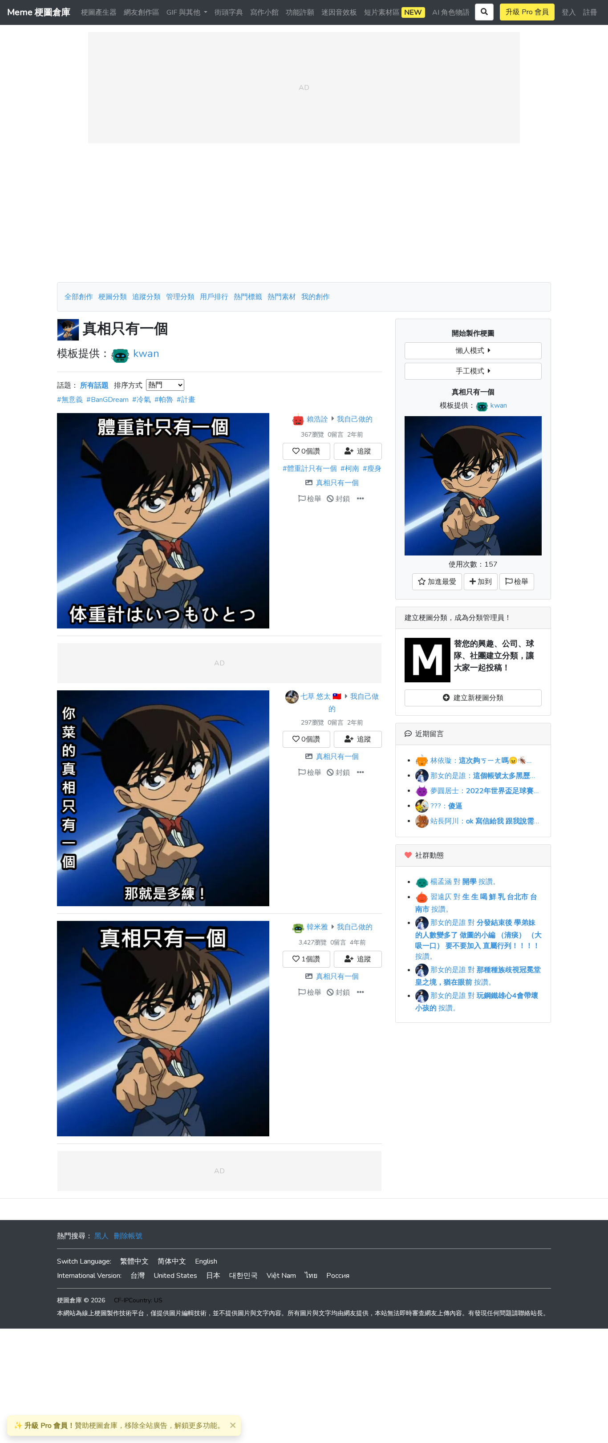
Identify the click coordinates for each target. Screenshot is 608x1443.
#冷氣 (141, 400)
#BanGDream (107, 400)
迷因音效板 (339, 12)
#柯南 (349, 469)
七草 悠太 (315, 696)
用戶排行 (214, 297)
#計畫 (186, 400)
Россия (337, 1276)
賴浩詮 (317, 419)
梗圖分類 (112, 297)
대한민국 (243, 1276)
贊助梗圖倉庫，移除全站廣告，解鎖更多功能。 (119, 1426)
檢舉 (313, 499)
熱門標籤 (248, 297)
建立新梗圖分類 (476, 698)
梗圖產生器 (99, 12)
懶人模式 (472, 351)
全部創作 (79, 297)
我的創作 (315, 297)
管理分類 (180, 297)
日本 (213, 1276)
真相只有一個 (337, 483)
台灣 (137, 1276)
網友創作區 (141, 12)
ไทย (311, 1276)
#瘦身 (372, 469)
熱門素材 (282, 297)
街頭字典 (229, 12)
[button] (360, 499)
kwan (146, 353)
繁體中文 (134, 1261)
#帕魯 (163, 400)
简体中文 (172, 1261)
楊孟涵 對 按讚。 (464, 882)
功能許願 (300, 12)
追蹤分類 (146, 297)
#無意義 (70, 400)
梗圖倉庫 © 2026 (81, 1300)
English (206, 1261)
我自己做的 (355, 419)
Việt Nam (281, 1276)
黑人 (101, 1236)
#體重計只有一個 (310, 469)
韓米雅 (317, 927)
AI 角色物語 (451, 12)
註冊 (590, 12)
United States (175, 1276)
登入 (569, 12)
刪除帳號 (128, 1236)
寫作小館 (264, 12)
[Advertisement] (304, 212)
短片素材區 (393, 12)
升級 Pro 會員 (527, 12)
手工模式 (472, 371)
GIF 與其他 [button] (184, 12)
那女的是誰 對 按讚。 (478, 939)
